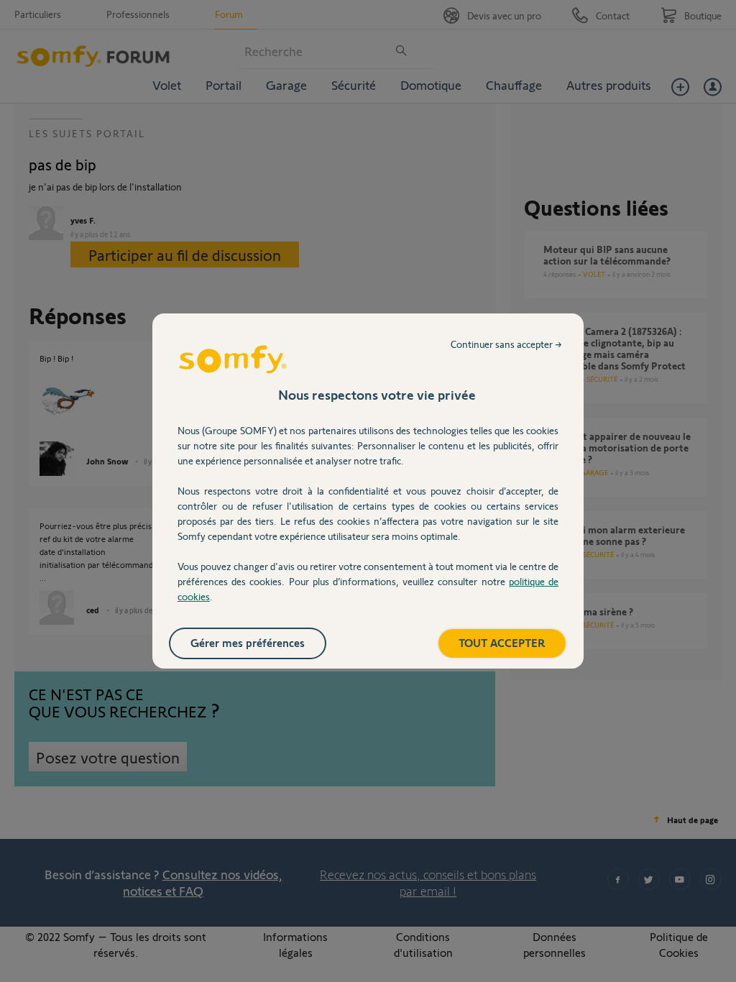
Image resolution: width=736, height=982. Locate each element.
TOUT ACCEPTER (502, 642)
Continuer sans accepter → (506, 344)
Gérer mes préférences (247, 642)
